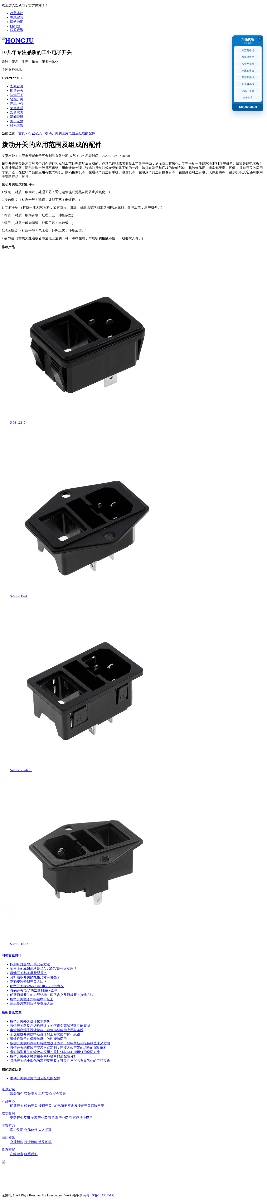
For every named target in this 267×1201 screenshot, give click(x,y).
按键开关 (16, 95)
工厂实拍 (45, 1093)
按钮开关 (45, 1105)
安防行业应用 (20, 1118)
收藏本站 (16, 13)
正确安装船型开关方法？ (28, 981)
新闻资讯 (16, 117)
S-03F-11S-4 (18, 596)
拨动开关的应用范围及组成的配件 (70, 133)
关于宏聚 (16, 121)
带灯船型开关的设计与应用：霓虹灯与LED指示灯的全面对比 (55, 1052)
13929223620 (248, 107)
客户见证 (16, 1130)
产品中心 (16, 103)
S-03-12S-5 (17, 422)
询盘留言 (248, 97)
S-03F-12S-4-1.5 (21, 770)
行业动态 (35, 133)
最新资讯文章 (12, 1012)
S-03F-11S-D (19, 944)
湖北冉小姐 (248, 84)
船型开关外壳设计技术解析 (30, 1021)
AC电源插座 (62, 1105)
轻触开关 (16, 99)
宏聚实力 (16, 112)
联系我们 (31, 1154)
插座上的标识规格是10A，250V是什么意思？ (43, 968)
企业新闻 (16, 1142)
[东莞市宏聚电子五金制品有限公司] (18, 40)
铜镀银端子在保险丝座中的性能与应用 (38, 1039)
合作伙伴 (31, 1130)
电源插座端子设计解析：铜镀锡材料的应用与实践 (46, 1030)
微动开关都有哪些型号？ (28, 973)
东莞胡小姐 (248, 70)
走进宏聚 (8, 1089)
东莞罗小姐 (248, 64)
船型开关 (16, 90)
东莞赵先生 (248, 57)
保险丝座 (97, 1105)
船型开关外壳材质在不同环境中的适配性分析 (43, 1056)
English (15, 26)
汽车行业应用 (62, 1118)
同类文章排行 (12, 955)
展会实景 (59, 1093)
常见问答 (45, 1142)
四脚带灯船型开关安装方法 (30, 964)
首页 (21, 133)
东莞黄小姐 (248, 50)
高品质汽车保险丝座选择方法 (31, 1003)
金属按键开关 (81, 1105)
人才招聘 (45, 1130)
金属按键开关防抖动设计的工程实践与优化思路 (45, 1034)
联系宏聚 (16, 30)
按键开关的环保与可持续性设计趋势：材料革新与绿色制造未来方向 (60, 1043)
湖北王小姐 (248, 90)
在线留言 (16, 17)
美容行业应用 (41, 1118)
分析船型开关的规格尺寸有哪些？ (35, 977)
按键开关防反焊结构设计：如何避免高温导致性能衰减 (50, 1025)
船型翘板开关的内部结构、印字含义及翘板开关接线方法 (51, 995)
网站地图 (16, 22)
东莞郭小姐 (248, 77)
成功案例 (8, 1113)
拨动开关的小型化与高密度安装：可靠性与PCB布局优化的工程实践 (60, 1060)
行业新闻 (31, 1142)
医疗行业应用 (83, 1118)
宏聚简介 (16, 1093)
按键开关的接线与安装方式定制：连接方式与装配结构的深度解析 (58, 1047)
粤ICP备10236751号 (100, 1195)
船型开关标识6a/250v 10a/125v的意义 (37, 986)
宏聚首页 (16, 86)
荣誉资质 (16, 108)
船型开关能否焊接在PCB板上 (31, 999)
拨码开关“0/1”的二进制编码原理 (33, 990)
